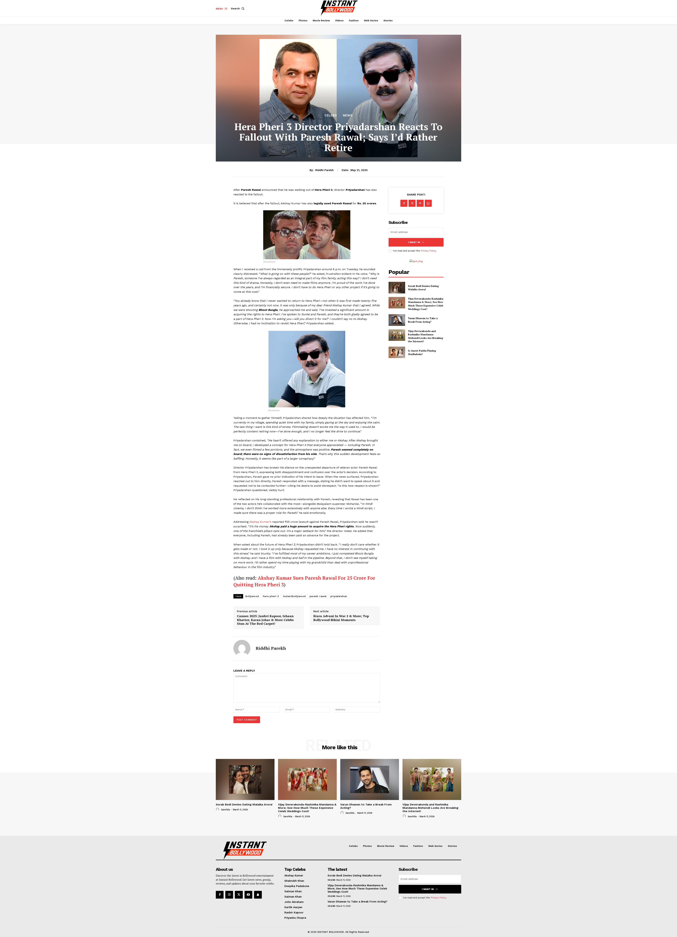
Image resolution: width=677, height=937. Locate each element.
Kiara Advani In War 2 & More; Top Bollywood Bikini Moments (341, 618)
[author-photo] (218, 809)
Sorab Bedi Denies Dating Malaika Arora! (423, 287)
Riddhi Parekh (324, 170)
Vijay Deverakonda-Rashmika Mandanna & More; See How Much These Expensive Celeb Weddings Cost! (425, 304)
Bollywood (252, 596)
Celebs (331, 115)
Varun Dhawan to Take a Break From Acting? (423, 320)
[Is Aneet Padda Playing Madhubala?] (397, 352)
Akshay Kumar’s (260, 521)
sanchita (225, 809)
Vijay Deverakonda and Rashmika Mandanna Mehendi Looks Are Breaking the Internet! (425, 336)
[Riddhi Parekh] (241, 648)
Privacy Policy (428, 250)
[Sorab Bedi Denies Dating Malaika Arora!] (397, 287)
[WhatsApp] (428, 203)
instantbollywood (294, 596)
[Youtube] (248, 895)
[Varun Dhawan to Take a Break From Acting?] (397, 320)
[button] (238, 8)
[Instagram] (229, 895)
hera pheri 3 (271, 596)
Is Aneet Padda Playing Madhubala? (422, 352)
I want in (414, 242)
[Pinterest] (420, 203)
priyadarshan (338, 596)
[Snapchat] (258, 895)
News (347, 115)
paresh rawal (318, 596)
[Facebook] (403, 203)
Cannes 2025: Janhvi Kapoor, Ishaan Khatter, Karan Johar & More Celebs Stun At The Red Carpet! (265, 620)
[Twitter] (412, 203)
